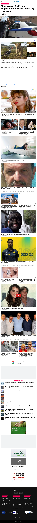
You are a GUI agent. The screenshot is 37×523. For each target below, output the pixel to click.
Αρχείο (8, 516)
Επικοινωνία (12, 516)
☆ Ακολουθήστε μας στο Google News (9, 84)
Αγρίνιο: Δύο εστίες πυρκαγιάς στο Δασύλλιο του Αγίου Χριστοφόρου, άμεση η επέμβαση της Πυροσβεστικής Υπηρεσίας (19, 387)
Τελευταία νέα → (18, 380)
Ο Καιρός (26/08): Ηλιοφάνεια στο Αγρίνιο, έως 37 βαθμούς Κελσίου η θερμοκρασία (19, 382)
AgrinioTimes (4, 14)
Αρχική (4, 516)
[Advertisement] (18, 75)
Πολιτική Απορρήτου (30, 516)
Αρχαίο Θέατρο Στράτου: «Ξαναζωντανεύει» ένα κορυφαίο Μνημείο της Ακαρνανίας (20, 397)
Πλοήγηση (17, 516)
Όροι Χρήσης (22, 516)
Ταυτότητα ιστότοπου (19, 517)
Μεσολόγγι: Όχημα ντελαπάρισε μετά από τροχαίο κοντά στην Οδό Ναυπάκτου (19, 405)
